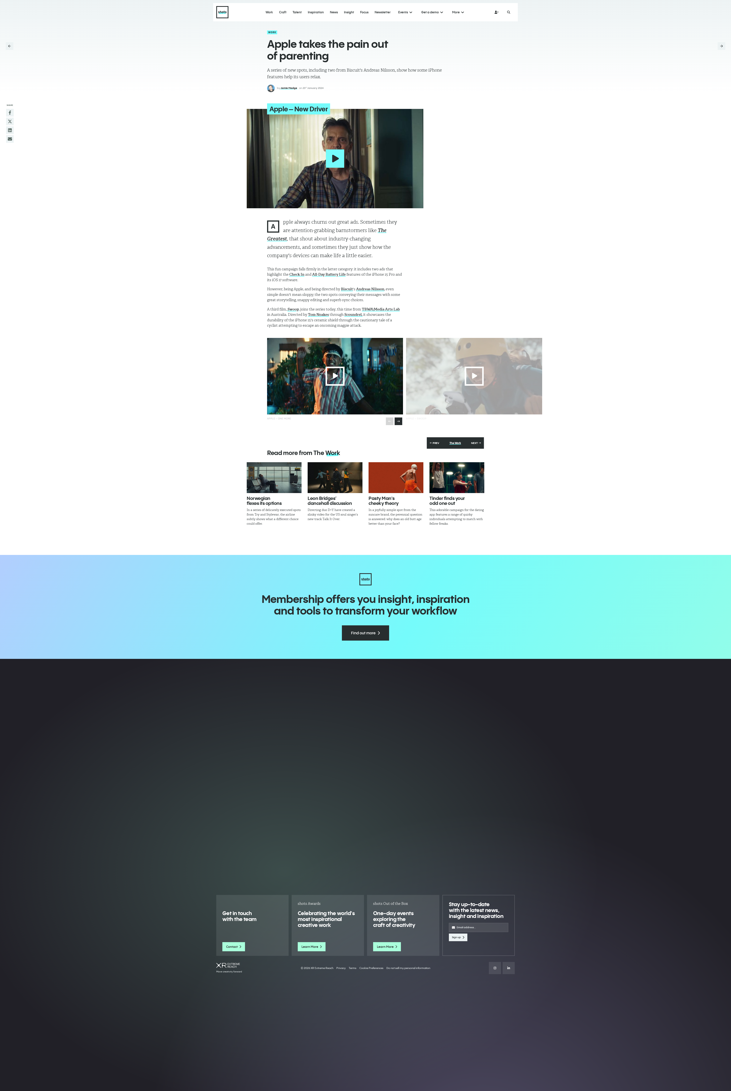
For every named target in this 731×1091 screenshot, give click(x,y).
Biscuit (347, 289)
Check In (296, 274)
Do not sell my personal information (408, 968)
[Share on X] (10, 121)
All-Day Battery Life (329, 274)
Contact (232, 947)
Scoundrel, (353, 314)
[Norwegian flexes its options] (274, 477)
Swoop (293, 309)
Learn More (310, 947)
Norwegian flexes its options (264, 500)
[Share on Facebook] (10, 113)
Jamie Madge (289, 87)
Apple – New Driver (298, 109)
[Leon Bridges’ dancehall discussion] (335, 477)
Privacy (341, 968)
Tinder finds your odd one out (447, 500)
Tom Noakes (318, 314)
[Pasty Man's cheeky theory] (396, 477)
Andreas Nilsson (370, 289)
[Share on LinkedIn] (10, 130)
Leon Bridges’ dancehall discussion (330, 500)
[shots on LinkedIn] (509, 968)
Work (272, 32)
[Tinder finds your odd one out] (456, 477)
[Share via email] (10, 139)
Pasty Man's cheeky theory (384, 500)
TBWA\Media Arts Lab (381, 309)
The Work (455, 443)
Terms (352, 968)
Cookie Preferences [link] (371, 968)
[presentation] (398, 421)
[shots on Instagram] (495, 968)
